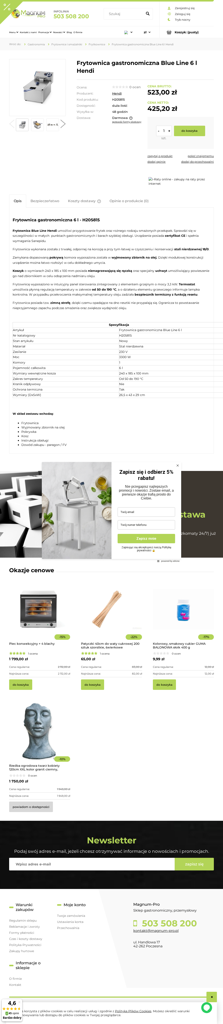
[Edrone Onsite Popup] (111, 512)
